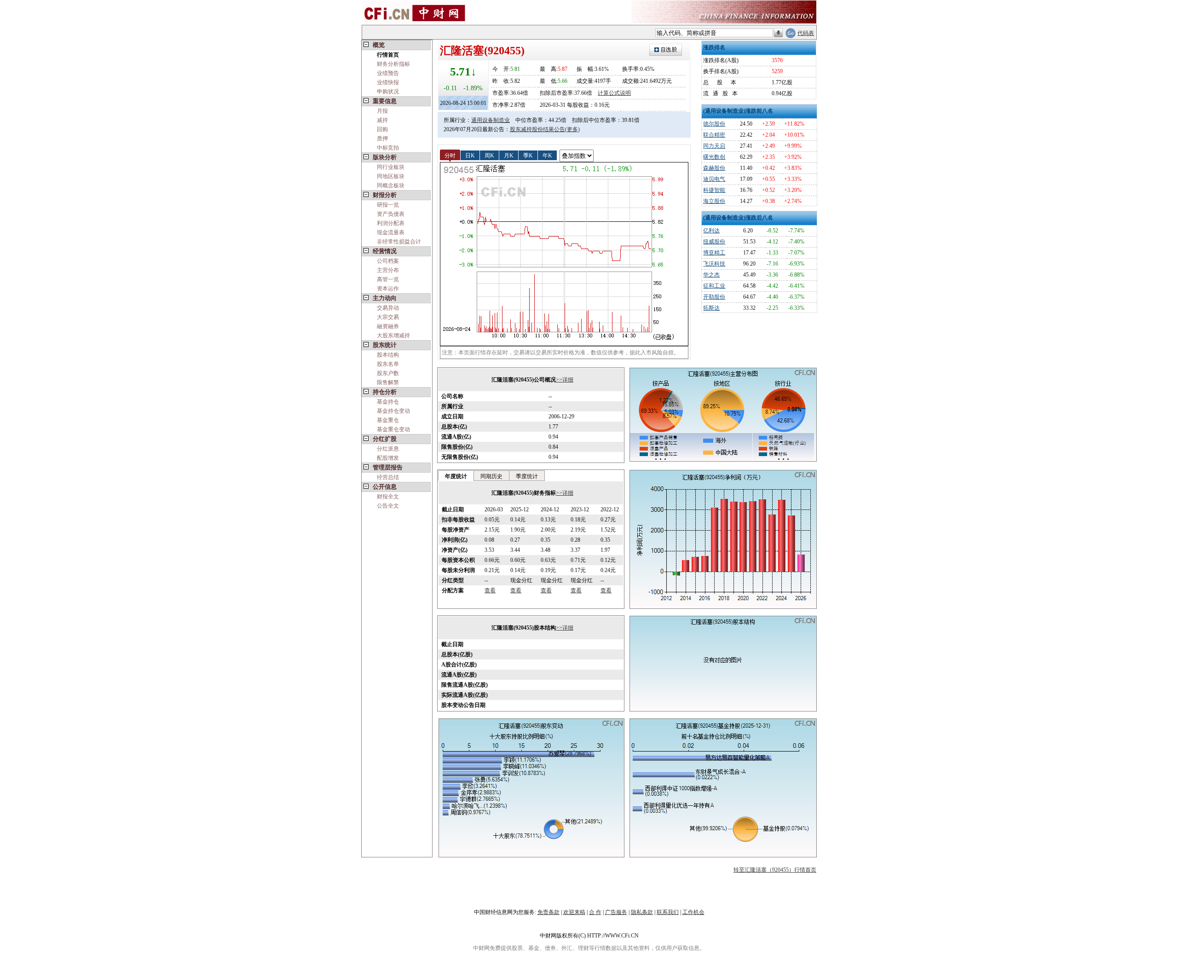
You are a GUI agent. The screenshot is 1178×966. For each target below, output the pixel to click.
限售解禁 (388, 382)
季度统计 (527, 476)
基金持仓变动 (393, 411)
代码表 (805, 33)
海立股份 (714, 201)
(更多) (572, 129)
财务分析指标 (393, 64)
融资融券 (388, 326)
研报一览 (388, 205)
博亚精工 (714, 252)
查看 (490, 590)
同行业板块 (390, 167)
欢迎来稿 (574, 912)
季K (528, 155)
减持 (382, 120)
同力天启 (714, 146)
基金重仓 (388, 420)
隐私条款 (642, 912)
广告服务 (616, 912)
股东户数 (388, 373)
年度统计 (456, 476)
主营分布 (388, 270)
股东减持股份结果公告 (537, 129)
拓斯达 (711, 308)
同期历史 (491, 476)
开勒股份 (714, 297)
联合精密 (714, 135)
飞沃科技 (714, 263)
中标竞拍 (388, 148)
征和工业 (714, 286)
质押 (382, 138)
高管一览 (388, 279)
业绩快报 (388, 82)
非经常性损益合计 (399, 241)
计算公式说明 (614, 93)
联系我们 (668, 912)
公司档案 (388, 261)
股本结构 (388, 355)
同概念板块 (390, 185)
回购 (382, 129)
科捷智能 (714, 190)
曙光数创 (714, 157)
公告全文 (388, 506)
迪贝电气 (714, 179)
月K (509, 155)
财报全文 (388, 496)
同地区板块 (390, 176)
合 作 (595, 912)
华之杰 (711, 275)
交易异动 (388, 308)
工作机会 (693, 912)
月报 (382, 111)
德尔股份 (714, 124)
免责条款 (548, 912)
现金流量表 (390, 232)
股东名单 (388, 364)
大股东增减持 (393, 335)
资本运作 (388, 288)
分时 (450, 155)
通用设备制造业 (490, 120)
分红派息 (388, 448)
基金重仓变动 (393, 429)
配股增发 (388, 458)
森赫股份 (714, 168)
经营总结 (388, 477)
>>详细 (564, 379)
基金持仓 (388, 402)
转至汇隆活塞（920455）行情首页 (774, 870)
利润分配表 (390, 223)
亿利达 (711, 230)
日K (470, 155)
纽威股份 (714, 241)
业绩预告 (388, 73)
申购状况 (388, 91)
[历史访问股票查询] (778, 33)
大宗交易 (388, 317)
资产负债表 (390, 214)
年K (547, 155)
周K (489, 155)
